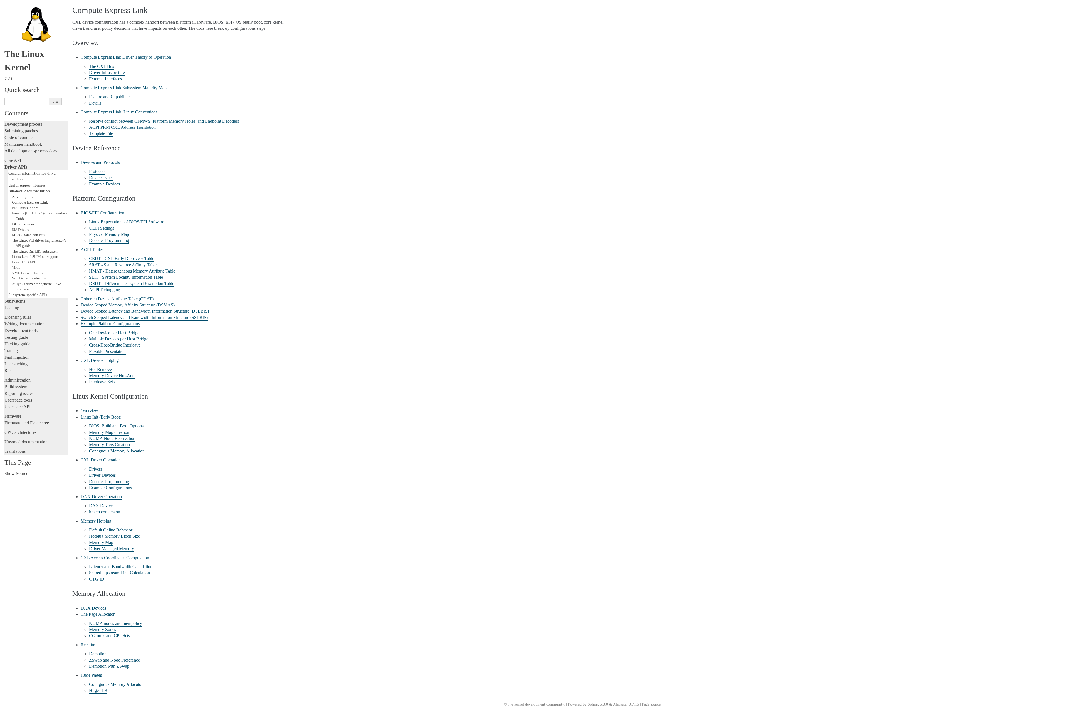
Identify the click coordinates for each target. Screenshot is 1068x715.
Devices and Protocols (100, 162)
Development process (23, 124)
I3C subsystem (23, 224)
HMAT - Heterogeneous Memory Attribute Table (132, 271)
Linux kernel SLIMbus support (35, 256)
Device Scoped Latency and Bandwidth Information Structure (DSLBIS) (145, 311)
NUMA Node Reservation (112, 438)
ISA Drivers (20, 229)
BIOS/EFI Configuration (102, 213)
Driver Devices (102, 475)
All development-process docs (30, 151)
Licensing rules (17, 317)
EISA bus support (25, 208)
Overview (89, 410)
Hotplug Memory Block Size (114, 536)
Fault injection (16, 357)
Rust (8, 370)
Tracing (11, 350)
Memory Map (101, 542)
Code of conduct (19, 137)
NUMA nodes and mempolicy (115, 623)
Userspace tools (18, 400)
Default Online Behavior (110, 530)
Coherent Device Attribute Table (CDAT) (117, 298)
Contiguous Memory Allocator (116, 684)
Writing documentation (24, 323)
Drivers (95, 469)
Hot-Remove (100, 369)
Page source (651, 704)
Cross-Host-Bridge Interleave (114, 345)
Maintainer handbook (23, 144)
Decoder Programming (109, 240)
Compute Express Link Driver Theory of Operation (126, 57)
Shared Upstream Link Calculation (119, 572)
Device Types (101, 177)
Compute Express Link (30, 202)
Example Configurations (110, 487)
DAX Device (101, 505)
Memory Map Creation (109, 432)
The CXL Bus (101, 66)
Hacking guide (17, 344)
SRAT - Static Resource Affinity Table (123, 265)
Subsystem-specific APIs (27, 295)
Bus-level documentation (29, 191)
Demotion (98, 653)
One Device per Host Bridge (114, 332)
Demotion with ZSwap (109, 666)
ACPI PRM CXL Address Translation (122, 127)
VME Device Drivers (27, 273)
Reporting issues (18, 393)
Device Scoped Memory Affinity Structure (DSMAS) (128, 305)
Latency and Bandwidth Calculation (120, 566)
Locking (11, 307)
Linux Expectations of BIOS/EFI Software (126, 221)
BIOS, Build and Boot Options (116, 426)
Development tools (21, 330)
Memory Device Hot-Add (112, 375)
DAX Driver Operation (101, 496)
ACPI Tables (92, 249)
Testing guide (16, 337)
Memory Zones (102, 629)
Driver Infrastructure (107, 72)
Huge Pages (91, 675)
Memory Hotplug (96, 521)
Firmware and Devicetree (26, 422)
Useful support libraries (26, 185)
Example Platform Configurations (110, 323)
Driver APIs (15, 167)
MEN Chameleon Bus (28, 235)
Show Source (16, 473)
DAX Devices (93, 608)
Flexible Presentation (107, 351)
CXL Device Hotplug (100, 360)
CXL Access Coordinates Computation (115, 557)
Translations (15, 451)
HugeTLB (98, 690)
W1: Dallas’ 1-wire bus (29, 278)
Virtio (16, 267)
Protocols (97, 171)
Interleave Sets (102, 381)
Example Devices (104, 184)
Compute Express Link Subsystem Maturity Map (124, 87)
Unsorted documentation (26, 441)
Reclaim (88, 644)
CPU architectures (20, 432)
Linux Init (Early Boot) (101, 417)
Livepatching (16, 364)
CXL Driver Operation (101, 459)
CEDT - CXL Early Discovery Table (121, 258)
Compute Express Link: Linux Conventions (119, 112)
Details (95, 103)
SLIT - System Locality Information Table (126, 277)
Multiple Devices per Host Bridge (118, 339)
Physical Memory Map (109, 234)
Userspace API (17, 406)
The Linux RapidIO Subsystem (35, 251)
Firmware (12, 416)
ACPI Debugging (104, 289)
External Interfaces (105, 78)
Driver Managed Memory (111, 548)
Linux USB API (23, 262)
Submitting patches (21, 130)
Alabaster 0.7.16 (626, 704)
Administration (17, 380)
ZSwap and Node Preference (114, 660)
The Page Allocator (98, 614)
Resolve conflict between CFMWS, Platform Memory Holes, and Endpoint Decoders (164, 121)
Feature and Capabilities (110, 96)
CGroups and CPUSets (109, 635)
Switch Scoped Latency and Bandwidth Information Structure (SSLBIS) (144, 317)
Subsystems (14, 301)
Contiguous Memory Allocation (117, 451)
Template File (101, 133)
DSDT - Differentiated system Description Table (131, 283)
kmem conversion (104, 511)
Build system (15, 386)
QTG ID (96, 579)
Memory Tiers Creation (109, 444)
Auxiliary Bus (22, 197)
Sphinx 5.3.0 (598, 704)
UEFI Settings (101, 228)
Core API (12, 160)
